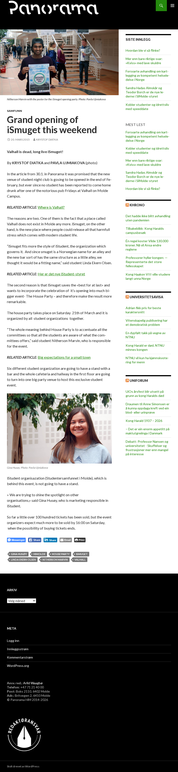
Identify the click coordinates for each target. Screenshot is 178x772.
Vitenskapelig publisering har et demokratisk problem (147, 322)
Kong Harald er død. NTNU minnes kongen (145, 347)
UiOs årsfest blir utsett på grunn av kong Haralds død (145, 393)
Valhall (80, 559)
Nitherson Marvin (55, 559)
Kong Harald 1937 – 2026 (144, 421)
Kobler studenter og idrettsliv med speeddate (147, 107)
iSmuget (82, 553)
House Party (61, 553)
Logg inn (13, 641)
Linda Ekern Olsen (23, 559)
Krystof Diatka (47, 139)
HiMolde (39, 553)
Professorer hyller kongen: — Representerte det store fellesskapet (147, 262)
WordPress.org (18, 666)
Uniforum (139, 381)
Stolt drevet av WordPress (23, 766)
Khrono (137, 205)
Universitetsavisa (146, 297)
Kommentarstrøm (20, 657)
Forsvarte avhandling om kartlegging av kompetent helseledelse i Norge (147, 75)
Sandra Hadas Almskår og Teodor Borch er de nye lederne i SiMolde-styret (145, 92)
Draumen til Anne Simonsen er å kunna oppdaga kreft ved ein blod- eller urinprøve (147, 408)
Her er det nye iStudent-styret (61, 274)
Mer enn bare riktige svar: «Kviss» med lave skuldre (144, 61)
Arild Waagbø (33, 683)
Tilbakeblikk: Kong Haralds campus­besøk (145, 230)
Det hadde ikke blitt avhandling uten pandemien (148, 218)
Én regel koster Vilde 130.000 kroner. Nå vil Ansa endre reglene (147, 245)
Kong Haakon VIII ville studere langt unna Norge (148, 276)
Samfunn (14, 111)
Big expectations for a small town (64, 357)
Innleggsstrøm (18, 649)
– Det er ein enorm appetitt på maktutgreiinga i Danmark (147, 431)
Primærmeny (172, 5)
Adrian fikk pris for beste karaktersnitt (143, 310)
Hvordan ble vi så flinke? (143, 50)
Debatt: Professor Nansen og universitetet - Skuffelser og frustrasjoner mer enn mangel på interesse (147, 447)
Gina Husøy (19, 553)
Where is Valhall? (51, 207)
